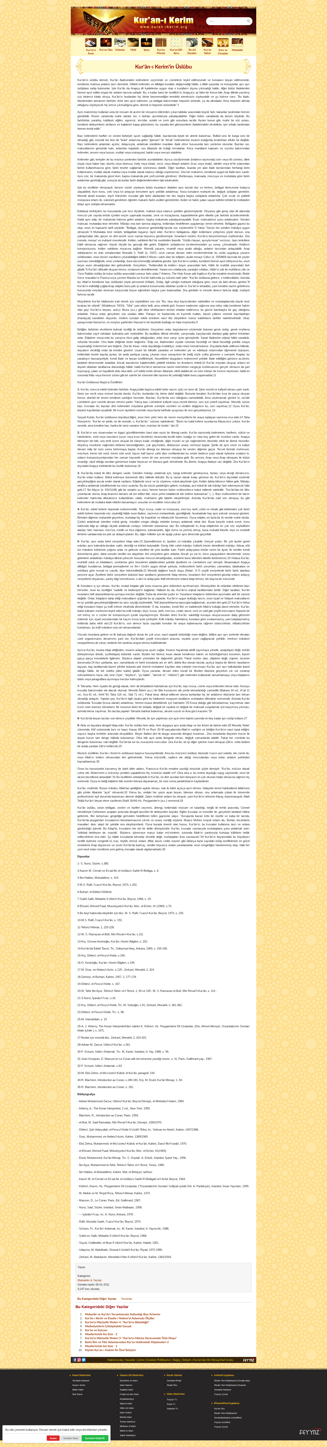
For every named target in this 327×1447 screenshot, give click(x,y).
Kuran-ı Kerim (78, 1385)
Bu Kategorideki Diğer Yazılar (96, 1298)
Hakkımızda (115, 1359)
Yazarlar (130, 1359)
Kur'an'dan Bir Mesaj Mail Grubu (213, 1359)
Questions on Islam (129, 1380)
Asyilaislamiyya (127, 1399)
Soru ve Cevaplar (223, 51)
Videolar (120, 49)
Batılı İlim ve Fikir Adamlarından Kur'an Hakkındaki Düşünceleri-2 (127, 1342)
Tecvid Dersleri (191, 51)
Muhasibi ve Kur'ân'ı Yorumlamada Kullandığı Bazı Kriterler (122, 1314)
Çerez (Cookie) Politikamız (154, 1359)
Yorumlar (126, 1298)
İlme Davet (77, 1394)
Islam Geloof (125, 1412)
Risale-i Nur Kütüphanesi (225, 1413)
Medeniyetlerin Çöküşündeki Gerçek (108, 1326)
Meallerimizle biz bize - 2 (101, 1334)
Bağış (176, 1359)
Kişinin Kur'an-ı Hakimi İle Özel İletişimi (110, 1350)
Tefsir (146, 49)
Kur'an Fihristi (161, 51)
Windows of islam (128, 1426)
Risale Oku (172, 1385)
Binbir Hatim (77, 1390)
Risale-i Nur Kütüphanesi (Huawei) (230, 1385)
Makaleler (237, 49)
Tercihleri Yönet (70, 1438)
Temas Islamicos (127, 1422)
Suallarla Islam (126, 1390)
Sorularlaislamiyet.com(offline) (228, 1418)
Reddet (53, 1438)
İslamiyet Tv (172, 1408)
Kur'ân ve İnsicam (96, 1330)
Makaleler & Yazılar (90, 1280)
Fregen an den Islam (129, 1394)
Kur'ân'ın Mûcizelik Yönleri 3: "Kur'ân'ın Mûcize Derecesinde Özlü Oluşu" (131, 1338)
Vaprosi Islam (126, 1403)
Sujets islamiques (128, 1435)
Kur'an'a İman (91, 51)
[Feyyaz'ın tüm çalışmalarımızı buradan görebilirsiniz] (310, 1431)
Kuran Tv (171, 1404)
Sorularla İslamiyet (80, 1380)
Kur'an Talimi (207, 51)
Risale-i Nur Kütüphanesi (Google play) (232, 1380)
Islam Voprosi (126, 1385)
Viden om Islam (127, 1408)
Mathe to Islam (126, 1431)
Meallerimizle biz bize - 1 (101, 1346)
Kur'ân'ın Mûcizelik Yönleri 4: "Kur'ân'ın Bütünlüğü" (117, 1322)
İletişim (186, 1359)
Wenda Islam (126, 1417)
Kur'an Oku (106, 49)
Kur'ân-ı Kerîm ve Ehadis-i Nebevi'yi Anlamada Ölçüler (120, 1318)
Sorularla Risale (174, 1380)
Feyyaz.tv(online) (222, 1422)
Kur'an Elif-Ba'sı (176, 51)
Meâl (133, 49)
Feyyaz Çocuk (221, 1394)
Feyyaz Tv (172, 1399)
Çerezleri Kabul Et (95, 1438)
